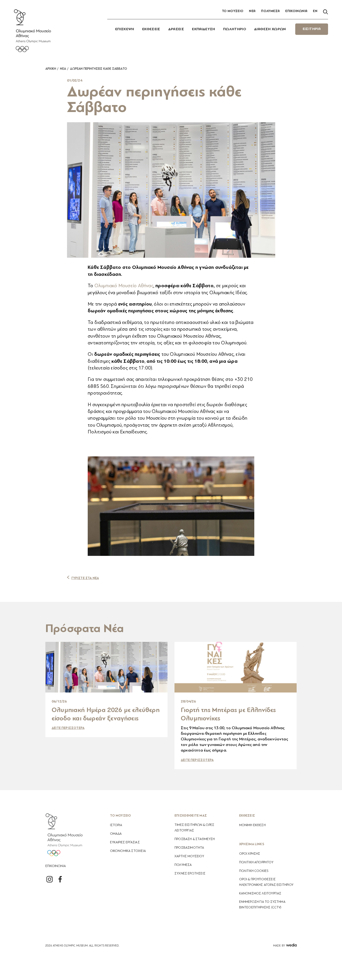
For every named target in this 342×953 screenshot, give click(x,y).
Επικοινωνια (55, 866)
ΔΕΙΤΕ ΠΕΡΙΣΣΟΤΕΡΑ (68, 728)
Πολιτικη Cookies (253, 871)
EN (315, 11)
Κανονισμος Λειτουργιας (260, 893)
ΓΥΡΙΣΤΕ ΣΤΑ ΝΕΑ (85, 578)
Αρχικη (50, 69)
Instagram (49, 879)
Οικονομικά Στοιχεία (128, 851)
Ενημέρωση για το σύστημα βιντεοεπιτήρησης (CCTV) (262, 904)
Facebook (60, 879)
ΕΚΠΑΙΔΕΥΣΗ (203, 29)
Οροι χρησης (249, 854)
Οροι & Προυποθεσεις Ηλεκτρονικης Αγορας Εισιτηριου (266, 882)
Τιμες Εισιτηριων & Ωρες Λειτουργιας (194, 827)
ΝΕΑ (252, 11)
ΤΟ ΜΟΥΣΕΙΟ (233, 11)
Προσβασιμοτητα (189, 848)
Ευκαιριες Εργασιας (125, 842)
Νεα (63, 69)
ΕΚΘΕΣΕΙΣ (151, 29)
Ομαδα (116, 834)
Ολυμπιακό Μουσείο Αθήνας (123, 285)
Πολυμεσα (183, 865)
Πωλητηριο (234, 29)
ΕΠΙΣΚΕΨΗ (124, 29)
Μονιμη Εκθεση (252, 825)
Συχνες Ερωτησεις (189, 873)
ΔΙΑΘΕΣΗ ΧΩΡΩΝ (270, 29)
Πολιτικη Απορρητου (256, 862)
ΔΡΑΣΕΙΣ (176, 29)
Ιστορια (116, 825)
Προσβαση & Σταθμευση (194, 839)
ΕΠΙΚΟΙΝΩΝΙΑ (296, 11)
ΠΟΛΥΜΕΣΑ (270, 11)
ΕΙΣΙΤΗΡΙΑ (312, 29)
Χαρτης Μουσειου (189, 856)
